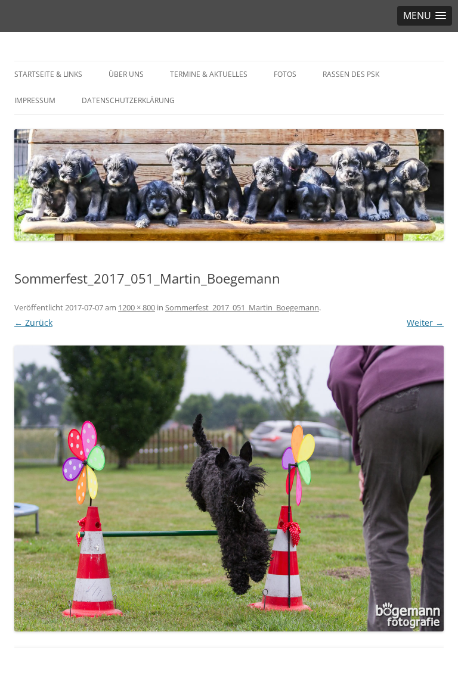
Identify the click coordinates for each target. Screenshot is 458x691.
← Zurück (33, 322)
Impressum (34, 100)
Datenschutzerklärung (128, 100)
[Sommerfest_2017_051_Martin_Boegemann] (229, 488)
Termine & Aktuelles (208, 74)
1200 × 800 (136, 307)
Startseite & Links (48, 74)
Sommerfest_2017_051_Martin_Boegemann (242, 307)
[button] (424, 16)
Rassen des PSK (351, 74)
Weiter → (425, 322)
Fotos (285, 74)
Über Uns (126, 74)
